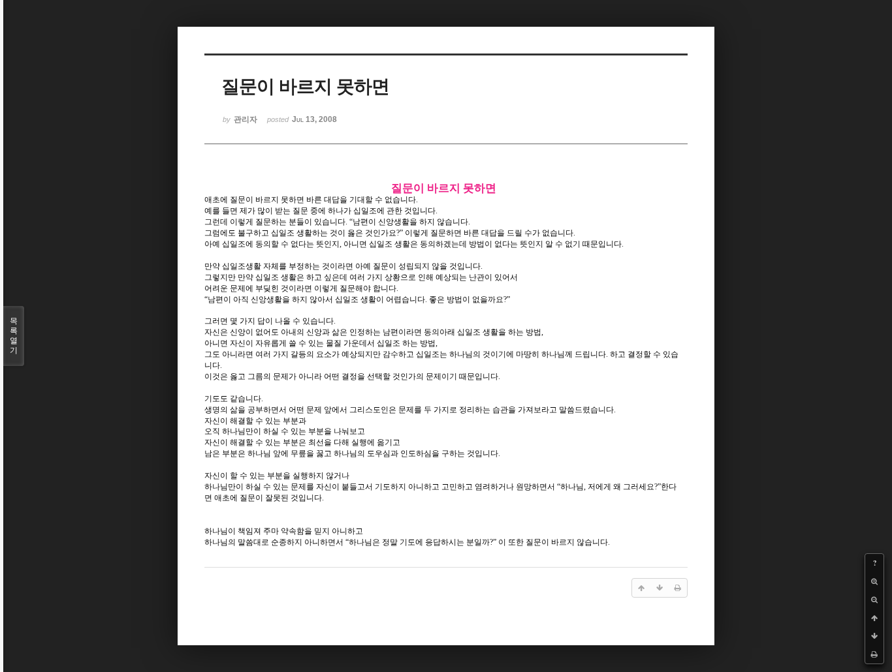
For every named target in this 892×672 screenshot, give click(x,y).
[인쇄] (874, 654)
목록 (14, 335)
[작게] (874, 599)
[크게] (874, 581)
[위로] (874, 618)
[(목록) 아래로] (874, 636)
